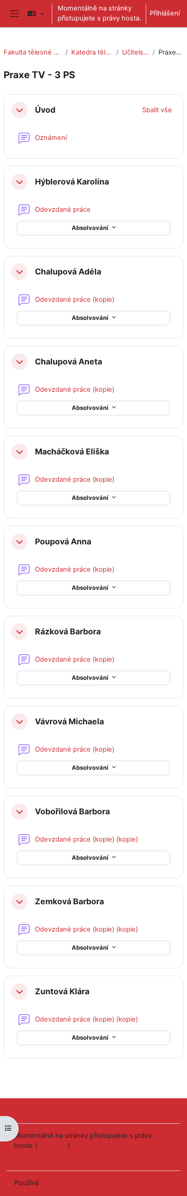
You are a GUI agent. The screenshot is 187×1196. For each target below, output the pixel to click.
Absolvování (91, 227)
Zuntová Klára (62, 991)
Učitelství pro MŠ (135, 52)
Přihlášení (165, 13)
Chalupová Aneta (68, 361)
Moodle (52, 1183)
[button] (35, 13)
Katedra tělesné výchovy (92, 52)
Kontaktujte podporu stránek (71, 1110)
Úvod (45, 110)
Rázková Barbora (68, 631)
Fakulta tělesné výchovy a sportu (33, 52)
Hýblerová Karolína (72, 181)
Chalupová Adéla (68, 271)
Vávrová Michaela (69, 721)
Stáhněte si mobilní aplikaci (56, 1157)
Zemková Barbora (69, 901)
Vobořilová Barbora (72, 811)
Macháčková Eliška (72, 451)
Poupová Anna (63, 541)
